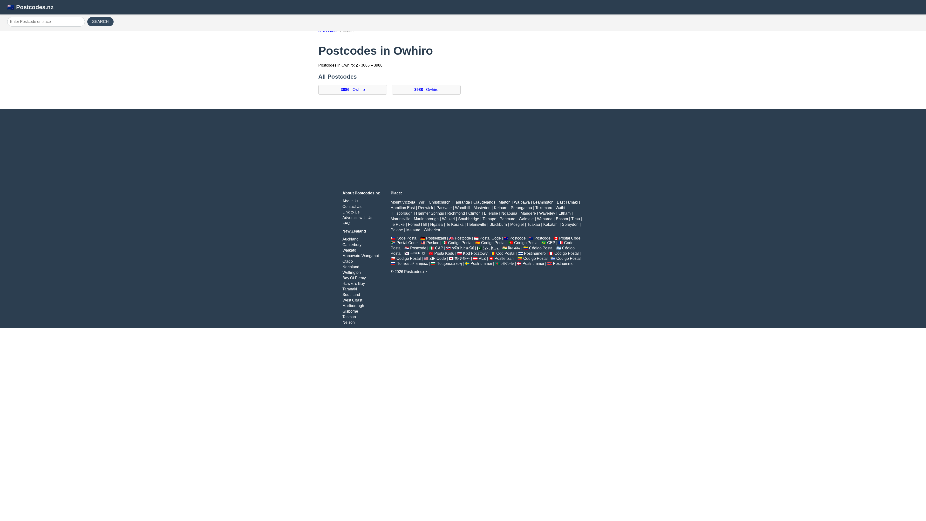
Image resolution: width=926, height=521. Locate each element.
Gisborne (350, 311)
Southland (351, 295)
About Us (350, 201)
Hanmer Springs (430, 213)
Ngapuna (509, 213)
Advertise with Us (357, 218)
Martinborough (426, 219)
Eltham (564, 213)
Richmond (456, 213)
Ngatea (436, 224)
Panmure (507, 219)
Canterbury (351, 245)
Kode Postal (406, 238)
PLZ (482, 258)
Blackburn (498, 224)
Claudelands (484, 202)
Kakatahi (550, 224)
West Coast (352, 300)
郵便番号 (462, 258)
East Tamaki (567, 202)
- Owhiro (353, 90)
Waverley (547, 213)
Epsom (562, 219)
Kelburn (500, 208)
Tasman (349, 317)
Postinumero (535, 253)
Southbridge (468, 219)
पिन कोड (514, 248)
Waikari (448, 219)
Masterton (482, 208)
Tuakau (533, 224)
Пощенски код (449, 263)
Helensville (476, 224)
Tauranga (462, 202)
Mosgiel (517, 224)
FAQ (346, 223)
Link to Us (351, 212)
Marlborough (353, 306)
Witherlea (432, 230)
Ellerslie (491, 213)
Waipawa (522, 202)
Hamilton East (403, 208)
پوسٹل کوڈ (491, 248)
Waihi (560, 208)
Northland (350, 267)
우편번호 (418, 253)
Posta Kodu (444, 253)
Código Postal (460, 243)
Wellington (351, 272)
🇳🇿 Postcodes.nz (30, 7)
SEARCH (100, 22)
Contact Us (351, 207)
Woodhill (462, 208)
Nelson (348, 322)
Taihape (489, 219)
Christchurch (439, 202)
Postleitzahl (436, 238)
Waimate (526, 219)
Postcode (463, 238)
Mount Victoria (403, 202)
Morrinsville (400, 219)
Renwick (425, 208)
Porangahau (521, 208)
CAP (439, 248)
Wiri (422, 202)
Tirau (575, 219)
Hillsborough (402, 213)
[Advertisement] (463, 150)
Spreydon (570, 224)
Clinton (474, 213)
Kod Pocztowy (475, 253)
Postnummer (481, 263)
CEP (551, 243)
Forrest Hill (417, 224)
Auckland (350, 239)
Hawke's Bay (353, 283)
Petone (397, 230)
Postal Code (490, 238)
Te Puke (398, 224)
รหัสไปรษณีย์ (463, 248)
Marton (505, 202)
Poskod (432, 243)
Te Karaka (454, 224)
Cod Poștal (505, 253)
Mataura (413, 230)
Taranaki (349, 289)
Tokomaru (543, 208)
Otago (347, 261)
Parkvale (444, 208)
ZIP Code (437, 258)
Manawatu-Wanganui (360, 256)
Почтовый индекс (412, 263)
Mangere (528, 213)
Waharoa (544, 219)
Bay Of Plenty (354, 278)
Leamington (543, 202)
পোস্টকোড (507, 263)
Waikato (349, 250)
